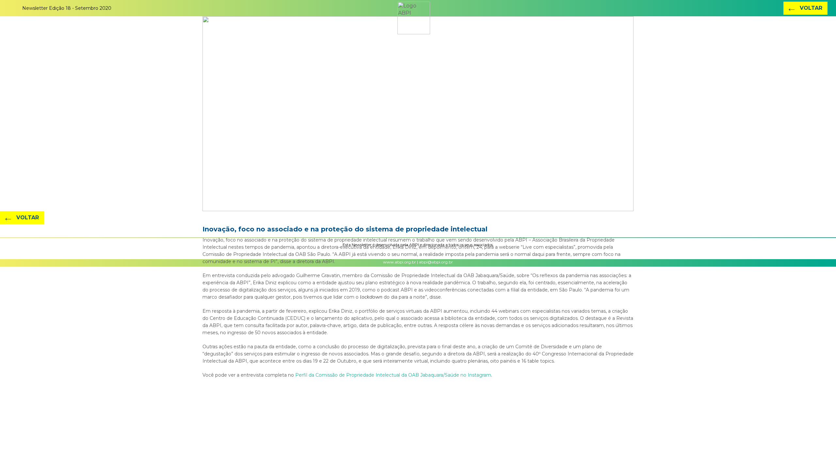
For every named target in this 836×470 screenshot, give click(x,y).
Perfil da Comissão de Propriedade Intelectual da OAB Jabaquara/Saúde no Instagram (393, 375)
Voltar (804, 8)
